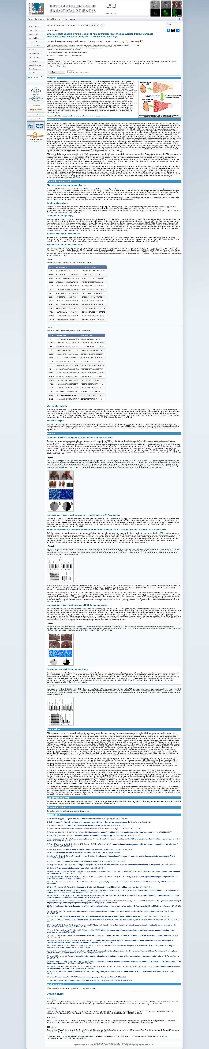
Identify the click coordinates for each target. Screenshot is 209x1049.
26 (156, 742)
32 (84, 765)
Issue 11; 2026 (33, 34)
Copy (51, 66)
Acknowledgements (36, 98)
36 (110, 776)
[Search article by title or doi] (41, 77)
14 (102, 158)
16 (140, 159)
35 (169, 774)
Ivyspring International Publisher (109, 1043)
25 (164, 585)
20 (153, 166)
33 (120, 767)
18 (112, 163)
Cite (102, 25)
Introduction (36, 89)
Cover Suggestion (35, 69)
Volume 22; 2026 (34, 46)
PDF (169, 25)
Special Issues (33, 73)
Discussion (36, 96)
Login (65, 19)
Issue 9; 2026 (33, 42)
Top (36, 87)
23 (79, 443)
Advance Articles (34, 53)
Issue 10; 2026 (33, 38)
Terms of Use (149, 1044)
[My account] (179, 19)
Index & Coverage (35, 65)
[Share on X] (173, 30)
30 (154, 751)
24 (65, 540)
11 (107, 149)
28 (161, 749)
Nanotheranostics (36, 119)
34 (123, 767)
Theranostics (36, 105)
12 (121, 151)
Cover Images (33, 61)
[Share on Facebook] (168, 30)
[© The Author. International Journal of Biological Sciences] (159, 99)
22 (156, 241)
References (36, 100)
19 (115, 163)
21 (108, 219)
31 (153, 762)
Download (70, 72)
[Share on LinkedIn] (177, 30)
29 (152, 751)
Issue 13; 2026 (33, 26)
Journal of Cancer (36, 115)
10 (48, 145)
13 (143, 154)
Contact (72, 19)
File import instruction (82, 72)
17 (115, 161)
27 (68, 749)
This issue (94, 25)
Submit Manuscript (53, 19)
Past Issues (32, 49)
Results (36, 95)
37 (112, 776)
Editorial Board (34, 57)
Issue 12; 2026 (33, 30)
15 (137, 159)
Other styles (61, 66)
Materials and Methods (36, 92)
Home (30, 19)
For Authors (39, 19)
